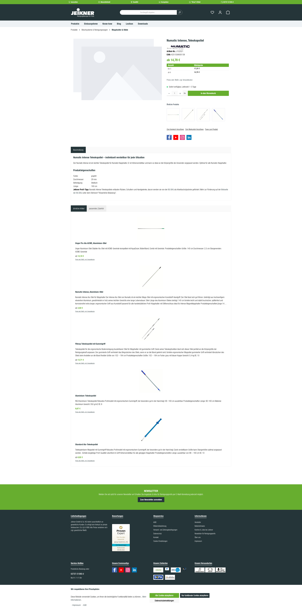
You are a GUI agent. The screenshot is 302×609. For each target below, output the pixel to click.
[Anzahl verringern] (169, 93)
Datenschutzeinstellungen (164, 600)
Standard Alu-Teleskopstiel (86, 444)
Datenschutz (157, 533)
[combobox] (148, 12)
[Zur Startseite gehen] (82, 12)
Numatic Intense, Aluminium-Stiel (89, 292)
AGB (154, 522)
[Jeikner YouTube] (176, 138)
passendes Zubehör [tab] (96, 208)
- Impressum (76, 605)
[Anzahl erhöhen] (180, 93)
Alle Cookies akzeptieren (164, 595)
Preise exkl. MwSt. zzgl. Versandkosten (180, 80)
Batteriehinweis (200, 526)
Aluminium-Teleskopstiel (85, 395)
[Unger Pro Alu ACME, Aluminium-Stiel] (173, 114)
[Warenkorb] (228, 12)
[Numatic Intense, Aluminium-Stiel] (188, 114)
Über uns (198, 537)
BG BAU (171, 189)
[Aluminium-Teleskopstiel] (218, 114)
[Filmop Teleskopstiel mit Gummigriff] (203, 114)
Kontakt (156, 537)
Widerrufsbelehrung (159, 526)
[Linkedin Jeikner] (190, 138)
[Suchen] (179, 12)
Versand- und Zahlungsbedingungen (165, 530)
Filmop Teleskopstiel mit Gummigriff (90, 344)
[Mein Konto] (220, 12)
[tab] (78, 150)
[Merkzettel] (212, 12)
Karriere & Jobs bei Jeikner (204, 530)
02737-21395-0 (228, 2)
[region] (117, 69)
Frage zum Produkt (211, 129)
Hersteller (198, 522)
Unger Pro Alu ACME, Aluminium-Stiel (90, 243)
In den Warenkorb (208, 93)
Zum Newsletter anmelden (151, 499)
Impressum (198, 541)
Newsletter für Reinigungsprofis (205, 533)
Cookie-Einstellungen (160, 541)
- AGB (84, 605)
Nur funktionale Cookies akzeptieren (195, 595)
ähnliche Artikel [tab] (78, 208)
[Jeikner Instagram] (183, 138)
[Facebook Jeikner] (170, 138)
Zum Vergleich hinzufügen (175, 129)
